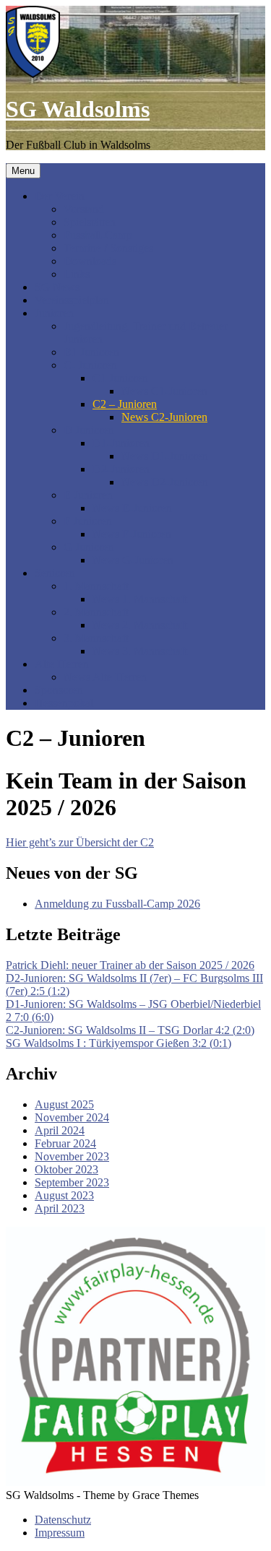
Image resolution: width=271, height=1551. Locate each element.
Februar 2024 (65, 1143)
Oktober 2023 (66, 1169)
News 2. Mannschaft (140, 625)
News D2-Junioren (164, 482)
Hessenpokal (64, 703)
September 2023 (72, 1182)
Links (77, 274)
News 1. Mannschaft (140, 599)
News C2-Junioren (164, 417)
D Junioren (89, 430)
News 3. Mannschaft (140, 651)
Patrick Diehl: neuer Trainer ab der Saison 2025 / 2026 (130, 965)
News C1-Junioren (164, 391)
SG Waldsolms (78, 109)
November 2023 (72, 1156)
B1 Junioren (91, 352)
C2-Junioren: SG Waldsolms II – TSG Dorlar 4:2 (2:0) (130, 1030)
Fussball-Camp (98, 235)
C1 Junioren (120, 378)
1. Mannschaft (96, 586)
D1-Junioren (121, 443)
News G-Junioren (133, 560)
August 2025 (64, 1104)
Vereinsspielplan (72, 300)
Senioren (55, 573)
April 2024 (60, 1130)
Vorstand (84, 209)
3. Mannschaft (96, 638)
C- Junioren (90, 365)
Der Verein (60, 196)
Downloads (90, 261)
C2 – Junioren (125, 404)
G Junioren (89, 547)
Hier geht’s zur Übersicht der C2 (80, 842)
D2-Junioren (121, 469)
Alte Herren (62, 664)
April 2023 (60, 1208)
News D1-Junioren (164, 456)
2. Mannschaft (96, 612)
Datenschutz (63, 1519)
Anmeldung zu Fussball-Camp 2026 (117, 904)
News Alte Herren (105, 677)
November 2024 (72, 1117)
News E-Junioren (132, 508)
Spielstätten (90, 222)
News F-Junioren (132, 534)
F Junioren (88, 521)
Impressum (60, 1532)
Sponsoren (59, 690)
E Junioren (88, 495)
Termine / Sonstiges (108, 248)
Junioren (54, 313)
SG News (57, 287)
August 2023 (64, 1195)
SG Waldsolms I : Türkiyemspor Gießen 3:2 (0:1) (118, 1043)
